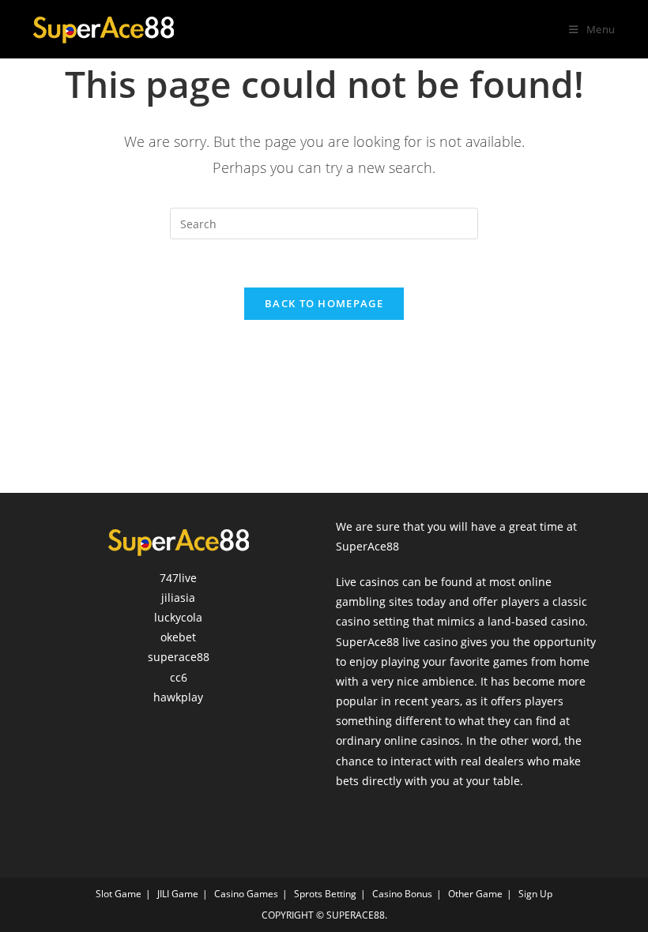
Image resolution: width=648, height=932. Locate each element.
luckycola (178, 617)
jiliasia (178, 597)
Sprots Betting (325, 893)
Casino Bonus (402, 893)
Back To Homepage (324, 303)
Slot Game (118, 893)
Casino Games (246, 893)
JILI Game (177, 893)
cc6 (178, 677)
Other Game (475, 893)
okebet (178, 637)
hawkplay (178, 697)
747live (178, 577)
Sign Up (535, 893)
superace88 (178, 656)
